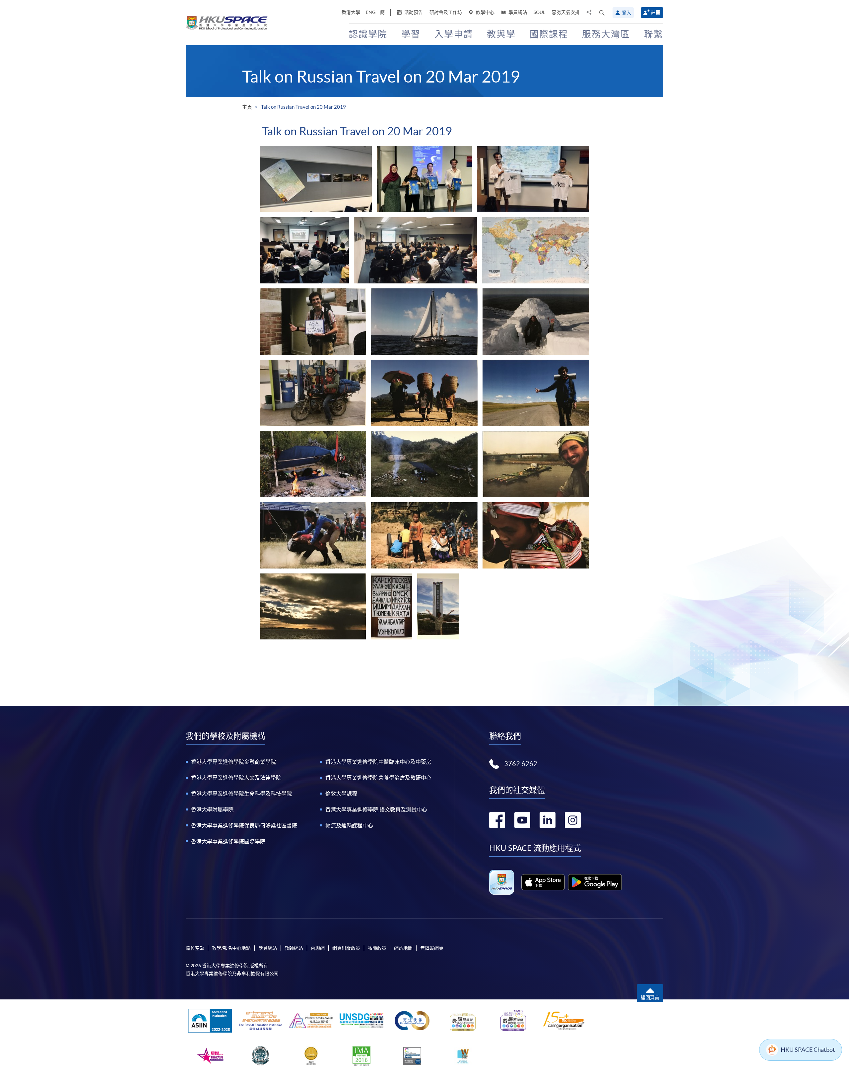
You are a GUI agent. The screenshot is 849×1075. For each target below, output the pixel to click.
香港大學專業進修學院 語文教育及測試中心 (376, 809)
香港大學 (351, 12)
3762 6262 (520, 763)
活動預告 (413, 12)
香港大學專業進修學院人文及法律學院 (236, 778)
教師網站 (294, 948)
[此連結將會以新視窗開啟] (543, 882)
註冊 (655, 12)
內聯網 (318, 948)
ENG (370, 12)
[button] (602, 12)
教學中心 (484, 12)
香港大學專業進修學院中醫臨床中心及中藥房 (378, 762)
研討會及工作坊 (445, 12)
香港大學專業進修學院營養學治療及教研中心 (378, 778)
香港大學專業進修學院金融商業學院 (233, 762)
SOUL (539, 12)
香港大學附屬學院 (212, 809)
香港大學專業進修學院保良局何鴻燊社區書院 (244, 825)
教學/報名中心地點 (231, 948)
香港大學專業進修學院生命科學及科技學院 (241, 794)
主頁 (247, 107)
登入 (626, 12)
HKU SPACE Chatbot (808, 1049)
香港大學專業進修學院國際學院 (228, 841)
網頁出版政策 (346, 948)
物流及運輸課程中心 (349, 825)
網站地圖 (403, 948)
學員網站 (517, 12)
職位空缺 (195, 948)
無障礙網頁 (431, 948)
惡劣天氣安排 (566, 12)
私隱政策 (377, 948)
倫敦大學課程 (341, 794)
